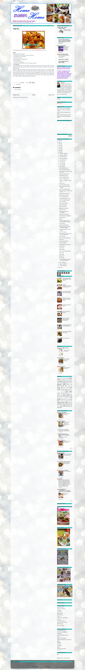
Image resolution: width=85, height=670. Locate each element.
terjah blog (67, 406)
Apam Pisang (61, 249)
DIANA (58, 647)
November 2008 (63, 155)
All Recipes (59, 610)
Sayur (70, 399)
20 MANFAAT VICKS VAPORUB (63, 108)
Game (64, 387)
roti (71, 397)
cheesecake (68, 381)
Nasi (64, 395)
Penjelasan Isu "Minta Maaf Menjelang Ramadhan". (66, 48)
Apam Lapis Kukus (62, 206)
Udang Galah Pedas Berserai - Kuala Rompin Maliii (65, 227)
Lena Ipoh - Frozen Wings (62, 622)
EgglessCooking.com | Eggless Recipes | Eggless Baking (64, 435)
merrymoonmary (42, 666)
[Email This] (29, 82)
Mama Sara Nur (62, 366)
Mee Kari (61, 219)
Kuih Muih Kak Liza (61, 620)
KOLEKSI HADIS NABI (63, 54)
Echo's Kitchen (62, 440)
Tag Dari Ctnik (62, 183)
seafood (61, 400)
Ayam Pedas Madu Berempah (65, 251)
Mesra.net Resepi (60, 625)
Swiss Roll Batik (62, 236)
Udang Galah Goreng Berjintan (65, 215)
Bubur (71, 379)
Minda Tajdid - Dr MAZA (63, 59)
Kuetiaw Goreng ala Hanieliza (64, 237)
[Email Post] (27, 82)
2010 (60, 148)
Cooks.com (59, 616)
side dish (68, 400)
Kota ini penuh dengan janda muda (63, 114)
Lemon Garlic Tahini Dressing (64, 430)
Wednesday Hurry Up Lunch (67, 414)
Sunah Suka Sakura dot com (64, 461)
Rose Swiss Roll (62, 209)
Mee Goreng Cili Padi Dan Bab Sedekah (67, 359)
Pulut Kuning (61, 257)
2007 (60, 267)
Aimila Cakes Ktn (60, 607)
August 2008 (62, 160)
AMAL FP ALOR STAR (61, 638)
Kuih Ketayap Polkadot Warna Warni (67, 332)
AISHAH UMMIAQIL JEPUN (62, 635)
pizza (58, 397)
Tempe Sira (16, 29)
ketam (66, 390)
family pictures (60, 385)
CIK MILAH (59, 645)
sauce (67, 399)
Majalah (58, 393)
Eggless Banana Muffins (63, 437)
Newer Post (16, 95)
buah (67, 379)
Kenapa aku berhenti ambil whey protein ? (67, 455)
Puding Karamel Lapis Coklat (64, 198)
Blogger (51, 666)
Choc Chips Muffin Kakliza (64, 184)
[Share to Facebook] (33, 82)
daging (64, 382)
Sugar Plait (61, 239)
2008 (60, 152)
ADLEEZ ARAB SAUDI (61, 630)
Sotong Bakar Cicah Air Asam (65, 244)
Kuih (66, 392)
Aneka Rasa (59, 611)
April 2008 (62, 166)
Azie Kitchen (61, 357)
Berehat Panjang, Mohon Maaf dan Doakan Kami (66, 319)
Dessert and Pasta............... (66, 494)
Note (71, 394)
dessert (59, 384)
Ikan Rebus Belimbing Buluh (64, 189)
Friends (58, 387)
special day (65, 403)
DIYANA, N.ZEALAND (61, 648)
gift (67, 387)
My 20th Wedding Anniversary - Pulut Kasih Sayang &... (65, 260)
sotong (58, 403)
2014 (60, 142)
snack (69, 402)
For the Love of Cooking (63, 429)
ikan (71, 387)
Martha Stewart (60, 623)
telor (61, 406)
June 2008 (62, 163)
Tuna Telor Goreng (62, 232)
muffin (58, 394)
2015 (60, 140)
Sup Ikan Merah (62, 217)
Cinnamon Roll (62, 246)
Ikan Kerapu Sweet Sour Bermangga (64, 212)
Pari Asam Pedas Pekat (63, 177)
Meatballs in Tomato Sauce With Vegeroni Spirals (67, 299)
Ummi (63, 82)
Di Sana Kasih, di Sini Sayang (67, 351)
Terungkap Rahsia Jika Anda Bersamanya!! (67, 325)
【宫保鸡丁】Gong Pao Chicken (67, 442)
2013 (60, 143)
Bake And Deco (60, 613)
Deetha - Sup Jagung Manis (62, 617)
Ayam (70, 378)
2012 (60, 145)
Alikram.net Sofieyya (61, 608)
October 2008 (62, 156)
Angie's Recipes (62, 421)
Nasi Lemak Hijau (62, 201)
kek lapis (66, 389)
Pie (69, 396)
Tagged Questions (66, 405)
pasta (65, 396)
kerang (62, 390)
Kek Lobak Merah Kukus (64, 225)
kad (61, 389)
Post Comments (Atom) (22, 97)
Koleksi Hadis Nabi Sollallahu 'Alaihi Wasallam (64, 56)
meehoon (69, 393)
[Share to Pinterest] (34, 82)
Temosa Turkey (62, 223)
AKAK (58, 636)
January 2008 (62, 265)
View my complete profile (62, 94)
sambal (62, 399)
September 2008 (63, 158)
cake (60, 381)
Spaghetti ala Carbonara (63, 208)
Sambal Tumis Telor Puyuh (64, 193)
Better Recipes (60, 614)
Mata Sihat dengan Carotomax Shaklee (67, 30)
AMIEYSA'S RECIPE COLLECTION (64, 639)
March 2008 (62, 262)
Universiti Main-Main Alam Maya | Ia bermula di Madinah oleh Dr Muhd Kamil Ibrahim (65, 40)
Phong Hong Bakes (62, 412)
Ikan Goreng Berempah (63, 196)
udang (58, 407)
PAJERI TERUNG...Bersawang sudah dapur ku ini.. (67, 285)
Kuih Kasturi (61, 247)
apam (58, 378)
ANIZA (58, 641)
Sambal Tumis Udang (63, 203)
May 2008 (62, 165)
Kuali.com (59, 619)
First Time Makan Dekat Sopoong (67, 463)
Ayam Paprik (61, 254)
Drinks (68, 384)
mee (64, 393)
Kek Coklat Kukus (66, 338)
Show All (71, 448)
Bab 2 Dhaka (61, 42)
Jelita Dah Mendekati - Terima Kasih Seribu (67, 292)
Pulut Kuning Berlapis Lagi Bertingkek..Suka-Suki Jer (67, 279)
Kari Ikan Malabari (62, 242)
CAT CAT (59, 644)
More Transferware (67, 471)
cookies (58, 382)
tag (60, 405)
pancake (60, 396)
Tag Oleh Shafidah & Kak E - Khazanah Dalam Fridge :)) (64, 221)
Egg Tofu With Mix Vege (63, 195)
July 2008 (61, 161)
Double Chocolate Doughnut (64, 200)
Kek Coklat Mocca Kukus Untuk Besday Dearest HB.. (65, 234)
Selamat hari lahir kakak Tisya (67, 368)
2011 (60, 147)
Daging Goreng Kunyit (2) (64, 214)
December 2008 (63, 153)
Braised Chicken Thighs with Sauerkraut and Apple (67, 424)
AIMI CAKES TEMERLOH (62, 632)
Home (33, 95)
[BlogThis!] (30, 82)
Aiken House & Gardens (63, 470)
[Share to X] (31, 82)
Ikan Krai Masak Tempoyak (64, 169)
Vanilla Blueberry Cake (63, 175)
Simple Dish (18, 84)
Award (63, 378)
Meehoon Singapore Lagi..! (64, 178)
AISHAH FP (59, 633)
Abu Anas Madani (62, 45)
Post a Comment (18, 89)
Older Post (51, 95)
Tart (57, 406)
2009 (60, 150)
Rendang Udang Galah (63, 168)
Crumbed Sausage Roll (63, 241)
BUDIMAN (59, 642)
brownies (62, 379)
